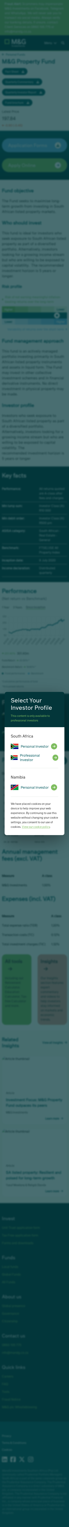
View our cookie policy (36, 827)
